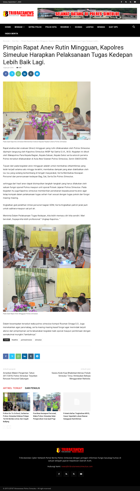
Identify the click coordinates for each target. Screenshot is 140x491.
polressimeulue (26, 340)
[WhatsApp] (18, 73)
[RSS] (126, 2)
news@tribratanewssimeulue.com (77, 466)
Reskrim (64, 27)
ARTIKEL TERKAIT (12, 388)
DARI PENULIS (32, 388)
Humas (78, 27)
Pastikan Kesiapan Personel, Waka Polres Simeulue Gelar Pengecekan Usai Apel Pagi (44, 416)
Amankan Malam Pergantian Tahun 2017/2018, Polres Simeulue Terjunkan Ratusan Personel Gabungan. (20, 376)
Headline (15, 340)
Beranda (6, 41)
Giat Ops (113, 27)
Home (8, 27)
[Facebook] (121, 2)
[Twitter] (130, 2)
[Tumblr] (31, 73)
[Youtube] (135, 2)
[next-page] (9, 427)
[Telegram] (37, 73)
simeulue (38, 340)
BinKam (18, 27)
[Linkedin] (24, 73)
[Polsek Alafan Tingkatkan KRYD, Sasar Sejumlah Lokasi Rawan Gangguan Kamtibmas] (77, 401)
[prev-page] (4, 427)
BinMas (101, 27)
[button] (133, 27)
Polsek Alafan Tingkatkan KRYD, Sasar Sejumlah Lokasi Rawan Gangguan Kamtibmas (76, 416)
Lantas (90, 27)
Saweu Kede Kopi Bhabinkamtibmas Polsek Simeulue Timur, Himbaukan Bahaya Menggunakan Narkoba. (71, 376)
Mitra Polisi (35, 27)
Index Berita (11, 33)
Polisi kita (51, 27)
